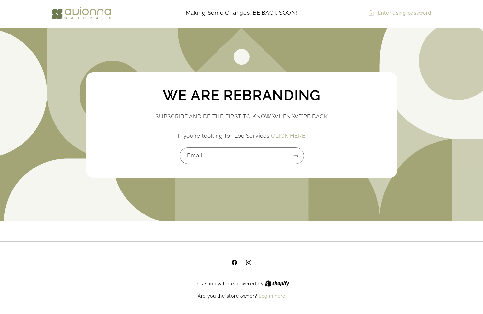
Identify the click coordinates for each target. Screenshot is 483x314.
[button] (399, 13)
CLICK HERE (288, 135)
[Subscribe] (295, 155)
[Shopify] (277, 283)
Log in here (272, 296)
